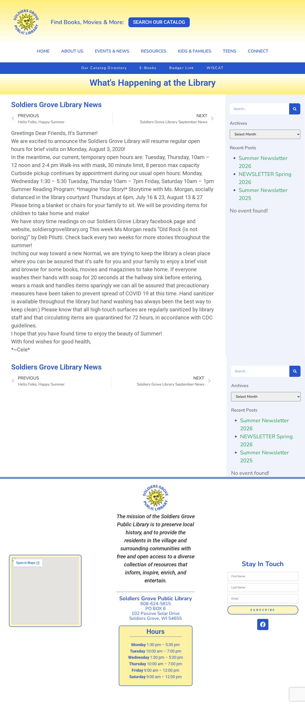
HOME (43, 51)
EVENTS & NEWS (112, 51)
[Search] (294, 108)
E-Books (148, 67)
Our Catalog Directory (104, 67)
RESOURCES (153, 51)
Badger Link (181, 67)
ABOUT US (72, 51)
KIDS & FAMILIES (194, 51)
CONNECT (258, 51)
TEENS (229, 51)
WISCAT (215, 67)
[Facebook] (262, 624)
